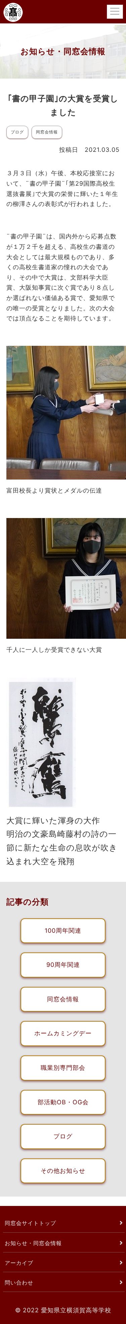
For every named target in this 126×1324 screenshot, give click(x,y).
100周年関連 (63, 930)
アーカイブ (19, 1262)
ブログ (63, 1136)
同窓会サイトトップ (30, 1223)
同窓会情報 (63, 999)
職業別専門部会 (63, 1067)
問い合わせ (19, 1282)
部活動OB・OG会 (63, 1102)
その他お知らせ (63, 1170)
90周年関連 (63, 964)
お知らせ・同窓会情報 (33, 1243)
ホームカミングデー (63, 1033)
